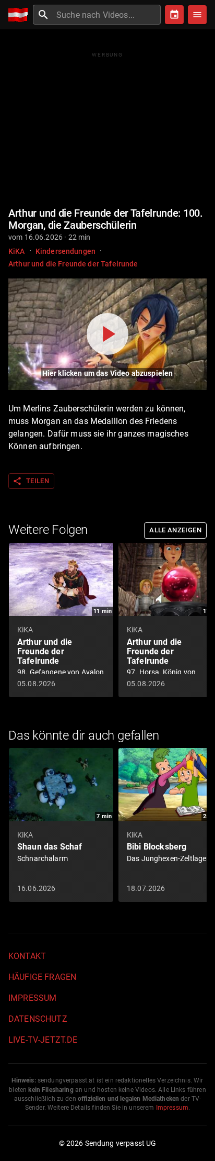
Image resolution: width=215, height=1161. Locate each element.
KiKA (16, 251)
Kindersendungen (65, 251)
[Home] (20, 15)
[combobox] (107, 15)
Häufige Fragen (42, 977)
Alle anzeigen (175, 530)
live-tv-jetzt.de (42, 1040)
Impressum (32, 998)
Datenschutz (37, 1019)
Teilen (31, 481)
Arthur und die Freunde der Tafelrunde (73, 264)
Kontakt (27, 956)
